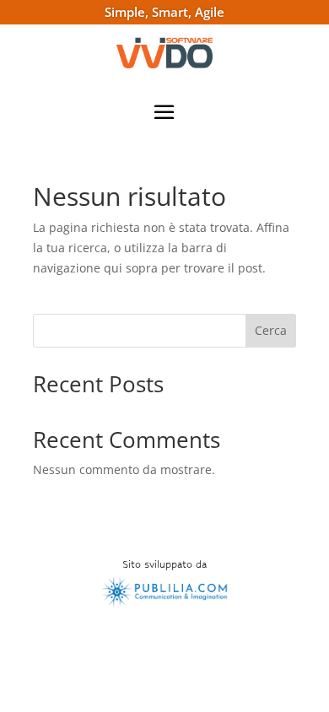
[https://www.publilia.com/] (165, 606)
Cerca (271, 330)
